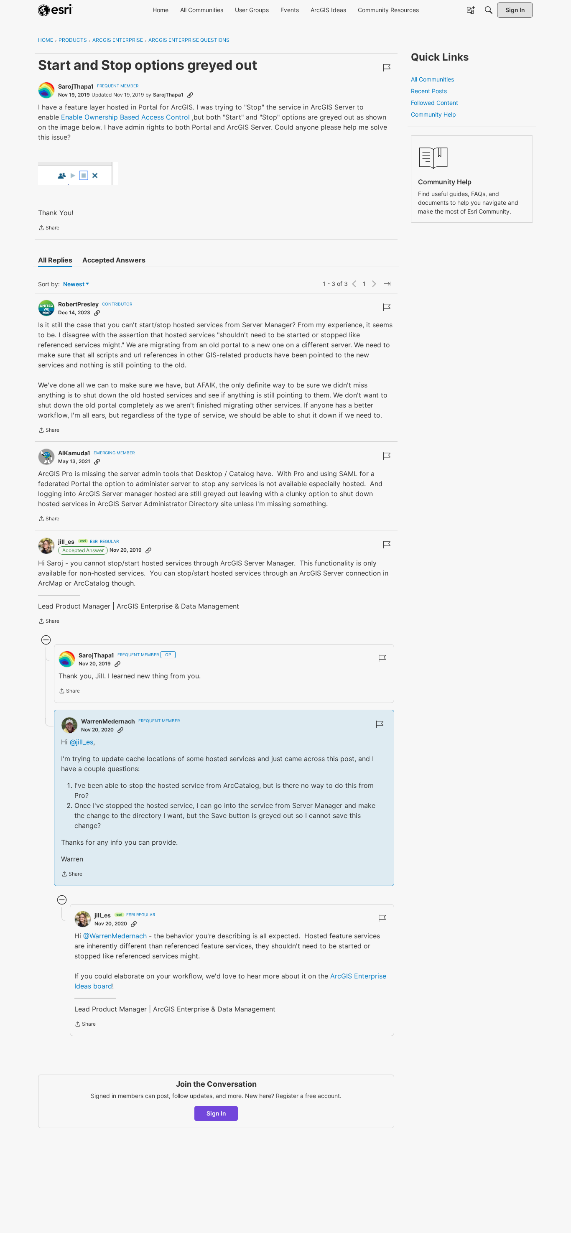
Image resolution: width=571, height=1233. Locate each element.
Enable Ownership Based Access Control (125, 117)
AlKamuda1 (74, 452)
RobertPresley (78, 304)
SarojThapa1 (76, 86)
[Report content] (386, 67)
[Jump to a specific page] (387, 283)
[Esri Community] (55, 10)
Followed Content (434, 102)
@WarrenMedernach (115, 936)
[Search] (488, 10)
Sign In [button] (216, 1113)
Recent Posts (429, 90)
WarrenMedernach (108, 721)
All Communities (432, 79)
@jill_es (81, 742)
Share (48, 228)
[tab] (55, 260)
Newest (73, 284)
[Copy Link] (190, 95)
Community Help (433, 114)
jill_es (66, 541)
